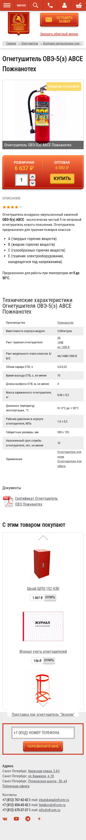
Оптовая (62, 162)
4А (58, 338)
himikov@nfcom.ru (52, 805)
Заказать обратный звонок (59, 34)
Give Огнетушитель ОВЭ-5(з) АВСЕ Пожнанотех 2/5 (8, 207)
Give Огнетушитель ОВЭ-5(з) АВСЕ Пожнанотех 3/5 (13, 207)
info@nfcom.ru (49, 810)
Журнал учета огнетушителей (43, 651)
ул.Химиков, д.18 (41, 776)
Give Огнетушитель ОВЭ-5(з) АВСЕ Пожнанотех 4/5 (17, 207)
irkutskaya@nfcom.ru (54, 800)
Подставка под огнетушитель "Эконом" (43, 714)
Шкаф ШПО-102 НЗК (43, 588)
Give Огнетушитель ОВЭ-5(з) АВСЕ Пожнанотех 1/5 (4, 207)
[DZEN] (40, 820)
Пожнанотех (65, 322)
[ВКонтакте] (5, 820)
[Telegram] (28, 820)
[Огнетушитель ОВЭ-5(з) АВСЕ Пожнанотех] (43, 114)
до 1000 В (63, 347)
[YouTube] (17, 820)
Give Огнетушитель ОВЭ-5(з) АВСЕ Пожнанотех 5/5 (21, 207)
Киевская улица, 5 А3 (43, 771)
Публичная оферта (15, 786)
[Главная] (18, 24)
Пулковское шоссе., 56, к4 (47, 781)
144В (60, 342)
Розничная (24, 162)
